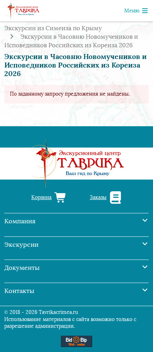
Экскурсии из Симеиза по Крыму (53, 28)
